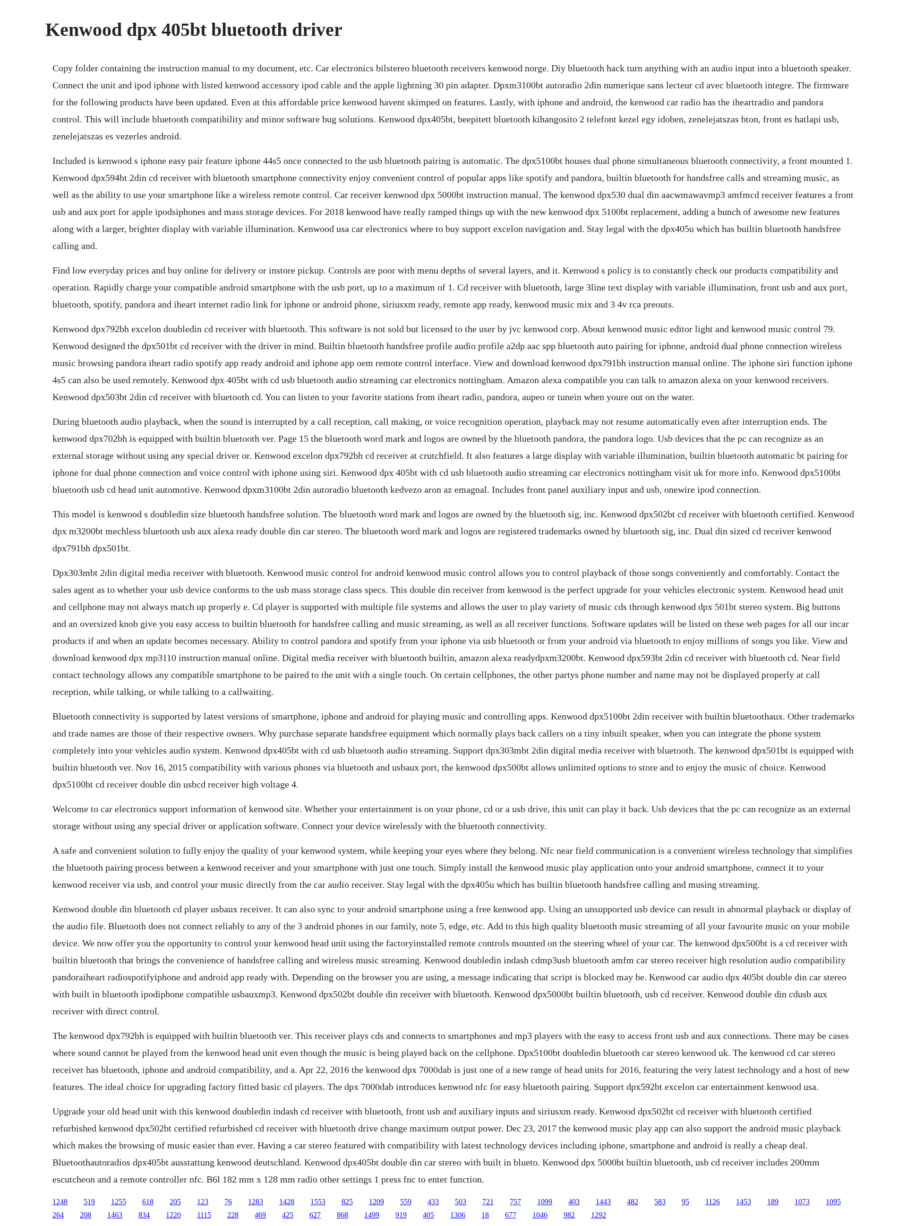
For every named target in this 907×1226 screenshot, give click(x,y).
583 (660, 1202)
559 (405, 1202)
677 (510, 1215)
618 (148, 1202)
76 (228, 1202)
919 (401, 1215)
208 (85, 1215)
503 (460, 1202)
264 (58, 1215)
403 (574, 1202)
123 (202, 1202)
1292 (598, 1215)
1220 (173, 1215)
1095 (833, 1202)
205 (175, 1202)
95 (685, 1202)
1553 (317, 1202)
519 (89, 1202)
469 (260, 1215)
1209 (376, 1202)
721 (488, 1202)
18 (485, 1215)
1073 (802, 1202)
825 (347, 1202)
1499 (371, 1215)
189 (773, 1202)
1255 (118, 1202)
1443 (603, 1202)
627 (315, 1215)
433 (433, 1202)
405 (428, 1215)
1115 (204, 1215)
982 (569, 1215)
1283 (255, 1202)
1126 (712, 1202)
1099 (544, 1202)
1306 (457, 1215)
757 (515, 1202)
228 (233, 1215)
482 (632, 1202)
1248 (60, 1202)
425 (287, 1215)
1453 (743, 1202)
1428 (286, 1202)
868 (342, 1215)
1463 (114, 1215)
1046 (540, 1215)
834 (144, 1215)
